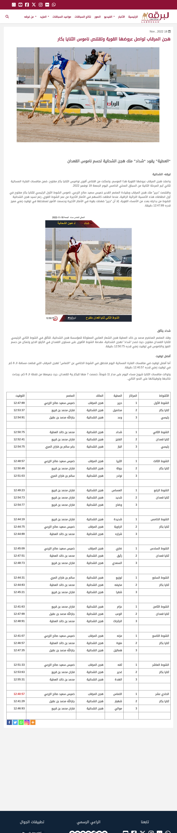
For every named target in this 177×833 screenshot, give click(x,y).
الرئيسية (133, 16)
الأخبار (121, 16)
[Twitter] (15, 722)
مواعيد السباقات (62, 16)
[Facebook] (9, 722)
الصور (98, 16)
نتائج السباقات (83, 16)
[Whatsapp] (21, 722)
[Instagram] (27, 722)
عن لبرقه (29, 16)
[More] (32, 722)
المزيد (43, 16)
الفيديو (108, 16)
